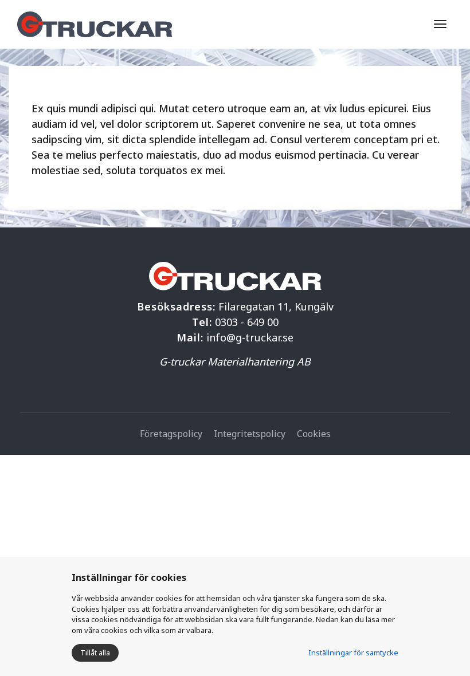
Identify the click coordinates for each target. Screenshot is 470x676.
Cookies (314, 433)
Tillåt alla (95, 652)
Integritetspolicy (249, 433)
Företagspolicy (171, 433)
